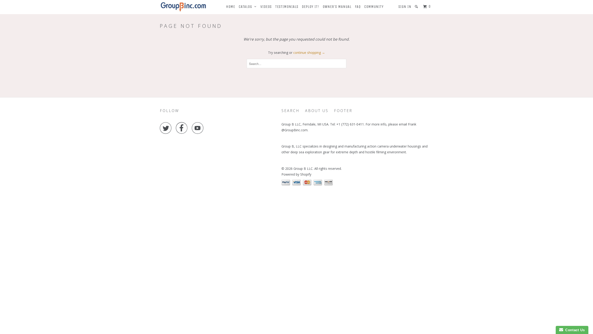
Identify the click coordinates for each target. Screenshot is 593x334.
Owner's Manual (337, 6)
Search (290, 110)
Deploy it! (310, 6)
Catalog (246, 6)
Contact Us (574, 330)
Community (374, 6)
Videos (266, 6)
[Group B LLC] (184, 7)
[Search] (417, 6)
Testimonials (286, 6)
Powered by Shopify (296, 174)
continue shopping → (309, 52)
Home (230, 6)
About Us (316, 110)
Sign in (404, 6)
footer (343, 110)
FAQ (358, 6)
